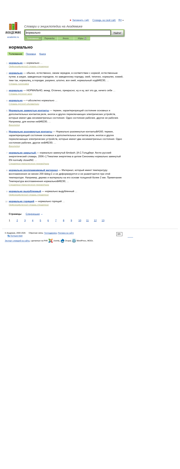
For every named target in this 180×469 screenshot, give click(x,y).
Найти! (117, 33)
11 (87, 220)
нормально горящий (21, 201)
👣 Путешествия (14, 236)
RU (120, 20)
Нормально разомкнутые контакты (30, 131)
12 (95, 220)
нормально (16, 62)
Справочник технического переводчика (29, 163)
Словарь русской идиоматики (24, 104)
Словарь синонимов (19, 84)
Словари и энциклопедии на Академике (53, 26)
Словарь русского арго (20, 94)
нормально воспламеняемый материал (33, 170)
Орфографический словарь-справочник (29, 66)
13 (103, 220)
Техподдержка (50, 233)
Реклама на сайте (66, 233)
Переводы (49, 38)
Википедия (14, 125)
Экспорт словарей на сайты (17, 241)
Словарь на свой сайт (104, 20)
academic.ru (13, 37)
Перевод (31, 53)
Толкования (32, 38)
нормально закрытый (23, 152)
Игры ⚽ (82, 38)
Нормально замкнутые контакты (29, 110)
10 (79, 220)
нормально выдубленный (25, 191)
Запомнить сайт (81, 20)
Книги (66, 38)
